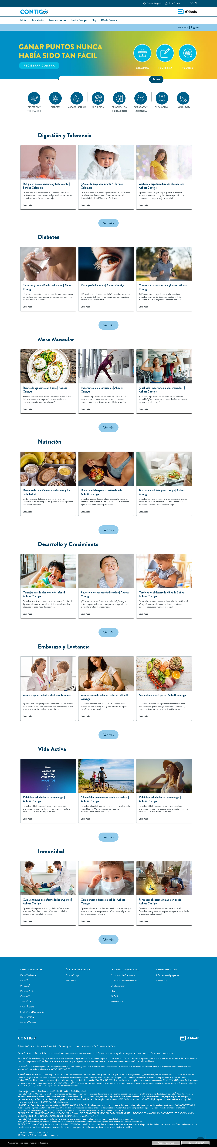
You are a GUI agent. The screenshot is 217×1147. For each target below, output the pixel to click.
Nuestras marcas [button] (57, 20)
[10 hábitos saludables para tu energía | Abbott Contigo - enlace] (48, 791)
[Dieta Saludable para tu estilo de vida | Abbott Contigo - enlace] (106, 484)
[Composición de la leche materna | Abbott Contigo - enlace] (106, 689)
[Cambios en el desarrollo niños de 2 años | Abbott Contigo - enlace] (164, 586)
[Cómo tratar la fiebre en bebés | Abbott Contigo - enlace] (106, 893)
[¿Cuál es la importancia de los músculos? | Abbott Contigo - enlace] (164, 381)
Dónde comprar (118, 985)
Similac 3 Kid (26, 1001)
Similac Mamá (27, 1006)
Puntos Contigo (72, 975)
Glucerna (25, 996)
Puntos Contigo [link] (79, 20)
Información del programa (167, 975)
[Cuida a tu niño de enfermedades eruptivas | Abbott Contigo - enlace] (48, 893)
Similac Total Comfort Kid (32, 1012)
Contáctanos (161, 980)
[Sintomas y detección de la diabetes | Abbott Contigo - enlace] (48, 279)
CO (191, 3)
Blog (113, 991)
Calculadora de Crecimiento (123, 975)
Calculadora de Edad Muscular (124, 980)
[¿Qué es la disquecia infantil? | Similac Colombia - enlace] (106, 177)
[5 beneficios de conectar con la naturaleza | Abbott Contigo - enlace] (106, 791)
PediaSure (25, 985)
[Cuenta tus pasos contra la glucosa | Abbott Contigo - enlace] (164, 279)
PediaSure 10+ (27, 991)
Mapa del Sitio (117, 1001)
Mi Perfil (114, 996)
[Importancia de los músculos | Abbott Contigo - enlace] (106, 381)
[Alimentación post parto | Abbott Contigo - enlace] (164, 689)
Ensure (24, 980)
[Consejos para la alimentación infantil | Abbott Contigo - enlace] (48, 586)
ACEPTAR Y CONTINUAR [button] (166, 1143)
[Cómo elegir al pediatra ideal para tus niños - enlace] (48, 689)
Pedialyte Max (27, 1017)
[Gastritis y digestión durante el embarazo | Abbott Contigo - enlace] (164, 177)
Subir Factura (71, 980)
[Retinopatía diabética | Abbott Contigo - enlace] (106, 279)
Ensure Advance (28, 975)
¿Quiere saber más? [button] (196, 1143)
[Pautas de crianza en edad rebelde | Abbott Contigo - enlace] (106, 586)
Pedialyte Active (28, 1022)
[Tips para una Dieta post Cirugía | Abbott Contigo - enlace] (164, 484)
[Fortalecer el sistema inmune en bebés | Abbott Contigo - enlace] (164, 893)
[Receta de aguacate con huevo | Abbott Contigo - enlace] (48, 381)
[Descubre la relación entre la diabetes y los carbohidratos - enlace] (48, 484)
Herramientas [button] (37, 20)
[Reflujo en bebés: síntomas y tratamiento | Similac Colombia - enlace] (48, 177)
